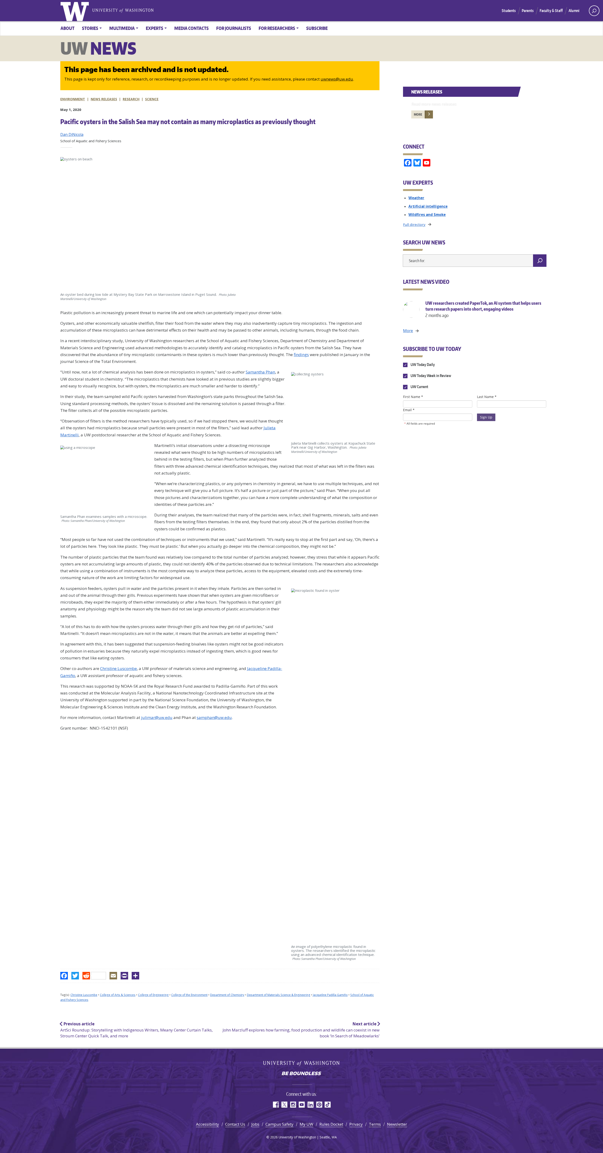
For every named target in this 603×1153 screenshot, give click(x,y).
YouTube (301, 1104)
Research (131, 99)
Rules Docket (331, 1124)
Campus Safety (279, 1124)
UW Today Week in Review (430, 376)
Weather (416, 197)
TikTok (328, 1104)
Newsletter (397, 1124)
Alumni (574, 10)
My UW (306, 1124)
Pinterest (319, 1104)
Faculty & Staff (551, 10)
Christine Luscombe (83, 995)
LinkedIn (310, 1104)
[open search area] (594, 10)
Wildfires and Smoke (427, 214)
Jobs (255, 1124)
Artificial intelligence (428, 206)
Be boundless (301, 1074)
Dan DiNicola (71, 134)
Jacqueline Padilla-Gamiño (330, 995)
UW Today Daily (422, 364)
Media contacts (191, 28)
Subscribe (317, 28)
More (418, 114)
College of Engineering (153, 995)
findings (301, 354)
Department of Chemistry (227, 995)
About (67, 28)
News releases (104, 99)
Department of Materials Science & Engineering (278, 995)
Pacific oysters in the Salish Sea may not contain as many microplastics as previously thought (187, 121)
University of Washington (75, 10)
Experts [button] (154, 28)
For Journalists (233, 28)
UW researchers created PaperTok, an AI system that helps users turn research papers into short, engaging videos (483, 309)
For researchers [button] (277, 28)
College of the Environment (189, 995)
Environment (72, 99)
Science (152, 99)
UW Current (419, 387)
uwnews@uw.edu (337, 79)
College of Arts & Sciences (117, 995)
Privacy (356, 1124)
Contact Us (235, 1124)
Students (509, 10)
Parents (528, 10)
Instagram (293, 1104)
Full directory (414, 224)
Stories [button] (90, 28)
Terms (375, 1124)
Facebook (275, 1104)
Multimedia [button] (122, 28)
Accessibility (207, 1124)
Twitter (284, 1104)
